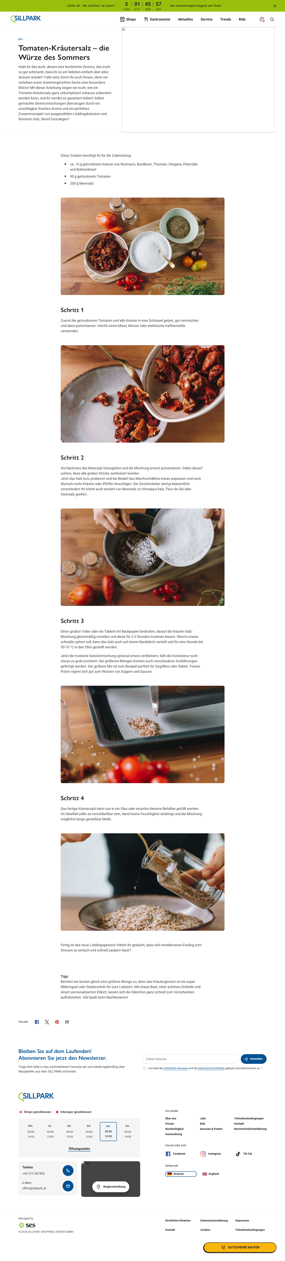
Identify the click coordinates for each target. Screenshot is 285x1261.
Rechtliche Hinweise (178, 1220)
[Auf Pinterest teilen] (57, 1022)
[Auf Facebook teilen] (37, 1022)
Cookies (205, 1229)
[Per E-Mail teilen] (67, 1022)
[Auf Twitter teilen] (47, 1022)
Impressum (242, 1220)
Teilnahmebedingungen (250, 1229)
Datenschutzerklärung (214, 1220)
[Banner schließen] (275, 5)
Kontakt (170, 1229)
